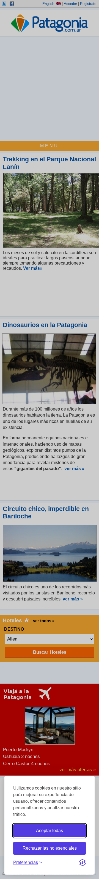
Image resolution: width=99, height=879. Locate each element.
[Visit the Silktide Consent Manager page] (82, 862)
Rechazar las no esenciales (50, 848)
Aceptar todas (49, 830)
